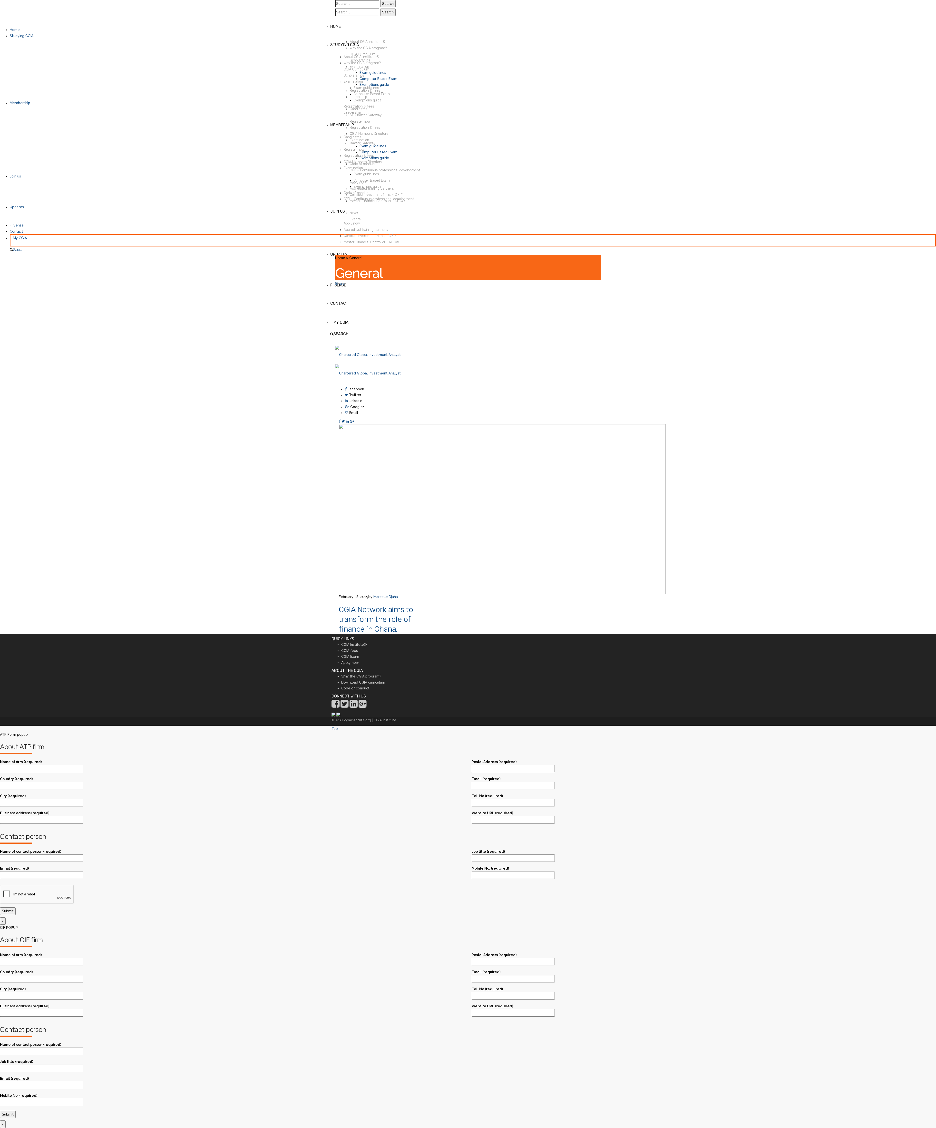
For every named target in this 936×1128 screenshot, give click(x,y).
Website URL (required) (492, 813)
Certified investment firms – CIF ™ (376, 195)
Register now (360, 121)
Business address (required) (24, 813)
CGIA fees (349, 651)
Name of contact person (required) (30, 851)
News (354, 213)
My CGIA (20, 238)
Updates (17, 207)
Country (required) (16, 779)
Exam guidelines (373, 73)
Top (335, 729)
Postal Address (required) (494, 762)
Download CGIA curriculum (363, 682)
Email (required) (486, 779)
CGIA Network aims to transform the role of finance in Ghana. (376, 619)
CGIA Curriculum (362, 54)
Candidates (359, 109)
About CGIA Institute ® (367, 42)
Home (15, 30)
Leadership (358, 97)
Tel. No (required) (487, 796)
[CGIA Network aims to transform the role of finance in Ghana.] (502, 509)
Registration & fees (365, 90)
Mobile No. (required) (490, 868)
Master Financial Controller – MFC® (377, 201)
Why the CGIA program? (368, 48)
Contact (16, 231)
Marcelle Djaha (385, 597)
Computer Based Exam (378, 79)
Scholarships (360, 60)
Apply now (358, 182)
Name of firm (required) (21, 762)
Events (355, 219)
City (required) (13, 796)
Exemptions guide (374, 85)
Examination (359, 67)
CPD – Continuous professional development (385, 170)
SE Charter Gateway (365, 115)
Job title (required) (488, 851)
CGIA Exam (350, 656)
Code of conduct (363, 164)
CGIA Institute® (354, 645)
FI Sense (17, 225)
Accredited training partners (372, 188)
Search (17, 249)
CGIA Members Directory (369, 134)
